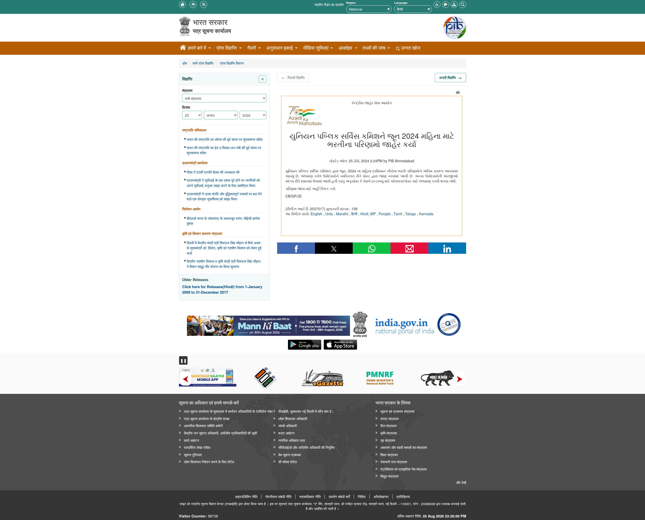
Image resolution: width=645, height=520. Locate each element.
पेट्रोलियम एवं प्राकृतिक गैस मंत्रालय (403, 469)
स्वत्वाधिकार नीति (310, 496)
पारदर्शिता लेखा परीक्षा (197, 447)
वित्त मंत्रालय (388, 425)
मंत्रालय (187, 90)
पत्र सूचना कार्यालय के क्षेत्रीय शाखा (207, 418)
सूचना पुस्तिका (193, 454)
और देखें (461, 482)
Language (400, 2)
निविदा (362, 496)
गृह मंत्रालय (387, 440)
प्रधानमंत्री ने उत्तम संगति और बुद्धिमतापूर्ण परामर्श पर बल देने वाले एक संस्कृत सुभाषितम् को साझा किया (224, 196)
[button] (437, 4)
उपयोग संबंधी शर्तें (339, 496)
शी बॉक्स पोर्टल (287, 461)
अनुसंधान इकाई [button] (279, 48)
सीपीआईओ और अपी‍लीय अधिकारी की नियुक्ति (306, 447)
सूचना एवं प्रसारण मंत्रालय (397, 411)
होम (185, 63)
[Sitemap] (454, 4)
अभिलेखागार (381, 496)
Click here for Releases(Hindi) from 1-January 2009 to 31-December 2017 (222, 289)
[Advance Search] (463, 4)
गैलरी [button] (251, 48)
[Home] (183, 48)
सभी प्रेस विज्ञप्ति (202, 63)
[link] (268, 324)
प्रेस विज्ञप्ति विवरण (231, 63)
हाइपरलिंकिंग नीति (246, 496)
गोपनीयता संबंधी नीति (278, 496)
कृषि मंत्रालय (388, 432)
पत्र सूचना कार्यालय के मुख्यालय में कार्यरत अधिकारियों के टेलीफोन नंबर (228, 411)
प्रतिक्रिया (403, 496)
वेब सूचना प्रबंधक (289, 454)
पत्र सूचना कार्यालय (212, 30)
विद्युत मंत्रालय (389, 476)
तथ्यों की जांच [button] (374, 48)
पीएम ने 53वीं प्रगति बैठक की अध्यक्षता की (213, 172)
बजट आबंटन (286, 432)
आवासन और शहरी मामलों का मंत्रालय (403, 447)
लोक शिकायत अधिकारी (292, 418)
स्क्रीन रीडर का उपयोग (329, 4)
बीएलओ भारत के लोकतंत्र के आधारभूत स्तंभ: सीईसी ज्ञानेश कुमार (223, 221)
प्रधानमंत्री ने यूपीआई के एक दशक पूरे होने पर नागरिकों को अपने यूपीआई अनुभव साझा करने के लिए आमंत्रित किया (223, 183)
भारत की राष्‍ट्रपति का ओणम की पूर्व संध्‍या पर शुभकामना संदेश (225, 139)
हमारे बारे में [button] (197, 48)
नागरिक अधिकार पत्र (291, 440)
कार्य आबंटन (191, 440)
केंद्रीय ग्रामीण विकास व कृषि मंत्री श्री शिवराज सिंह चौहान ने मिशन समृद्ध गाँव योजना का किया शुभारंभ (224, 264)
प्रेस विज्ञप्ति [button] (226, 48)
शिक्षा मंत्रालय (389, 454)
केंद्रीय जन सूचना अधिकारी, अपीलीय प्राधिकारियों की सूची (220, 432)
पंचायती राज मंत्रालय (393, 461)
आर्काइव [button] (345, 48)
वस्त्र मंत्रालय (389, 418)
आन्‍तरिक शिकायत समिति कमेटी (203, 425)
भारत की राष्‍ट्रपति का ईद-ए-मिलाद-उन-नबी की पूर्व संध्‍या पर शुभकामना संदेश (224, 150)
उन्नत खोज (410, 48)
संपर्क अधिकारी (287, 425)
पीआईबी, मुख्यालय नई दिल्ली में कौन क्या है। (306, 411)
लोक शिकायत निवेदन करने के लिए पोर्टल (209, 461)
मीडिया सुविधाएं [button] (315, 48)
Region (351, 2)
